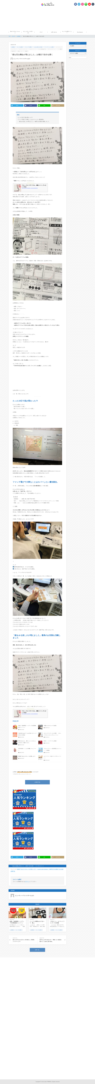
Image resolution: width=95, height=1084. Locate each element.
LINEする (37, 782)
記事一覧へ (37, 949)
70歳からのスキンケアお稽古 (50, 725)
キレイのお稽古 (20, 47)
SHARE (30, 105)
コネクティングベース (23, 49)
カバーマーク (13, 49)
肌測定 (26, 51)
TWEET (17, 105)
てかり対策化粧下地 (42, 49)
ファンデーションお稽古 (49, 47)
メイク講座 (60, 49)
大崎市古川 (13, 51)
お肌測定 (13, 47)
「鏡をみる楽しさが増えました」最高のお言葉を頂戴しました (33, 121)
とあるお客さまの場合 (38, 47)
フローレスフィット (51, 49)
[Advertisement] (47, 19)
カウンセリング (59, 47)
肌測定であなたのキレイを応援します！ (27, 756)
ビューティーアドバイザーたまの (21, 58)
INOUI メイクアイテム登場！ (50, 741)
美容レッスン (20, 51)
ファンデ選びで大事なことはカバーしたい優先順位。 (31, 119)
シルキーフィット (32, 49)
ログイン (27, 881)
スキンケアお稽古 (28, 47)
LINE (44, 105)
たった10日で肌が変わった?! (25, 117)
